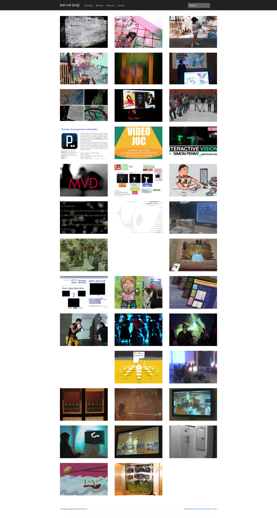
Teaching (88, 5)
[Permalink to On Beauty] (84, 442)
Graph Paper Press (208, 509)
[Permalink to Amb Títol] (138, 105)
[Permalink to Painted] (193, 404)
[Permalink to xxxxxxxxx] (138, 217)
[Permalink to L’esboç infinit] (84, 32)
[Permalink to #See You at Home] (138, 32)
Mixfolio (194, 509)
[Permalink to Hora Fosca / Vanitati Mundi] (193, 329)
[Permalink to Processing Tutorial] (84, 217)
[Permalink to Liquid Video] (138, 442)
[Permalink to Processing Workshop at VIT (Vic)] (84, 143)
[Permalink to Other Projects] (138, 479)
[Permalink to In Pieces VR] (84, 105)
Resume (110, 5)
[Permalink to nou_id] (138, 329)
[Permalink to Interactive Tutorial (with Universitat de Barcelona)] (193, 292)
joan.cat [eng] (69, 4)
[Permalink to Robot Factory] (193, 255)
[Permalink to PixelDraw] (138, 367)
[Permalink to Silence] (193, 442)
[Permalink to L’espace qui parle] (193, 32)
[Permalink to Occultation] (193, 68)
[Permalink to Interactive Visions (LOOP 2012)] (193, 142)
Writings (99, 5)
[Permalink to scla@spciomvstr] (138, 292)
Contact (121, 5)
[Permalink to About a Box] (84, 479)
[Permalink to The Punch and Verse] (84, 329)
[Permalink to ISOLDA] (84, 292)
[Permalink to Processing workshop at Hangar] (193, 367)
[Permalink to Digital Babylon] (138, 404)
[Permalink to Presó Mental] (84, 404)
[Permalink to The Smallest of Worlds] (84, 68)
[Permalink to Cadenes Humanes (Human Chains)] (193, 105)
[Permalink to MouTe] (138, 180)
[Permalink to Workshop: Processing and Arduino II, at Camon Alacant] (193, 217)
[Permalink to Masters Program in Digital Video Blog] (84, 180)
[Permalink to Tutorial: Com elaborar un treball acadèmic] (193, 180)
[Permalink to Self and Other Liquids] (138, 68)
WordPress (82, 509)
